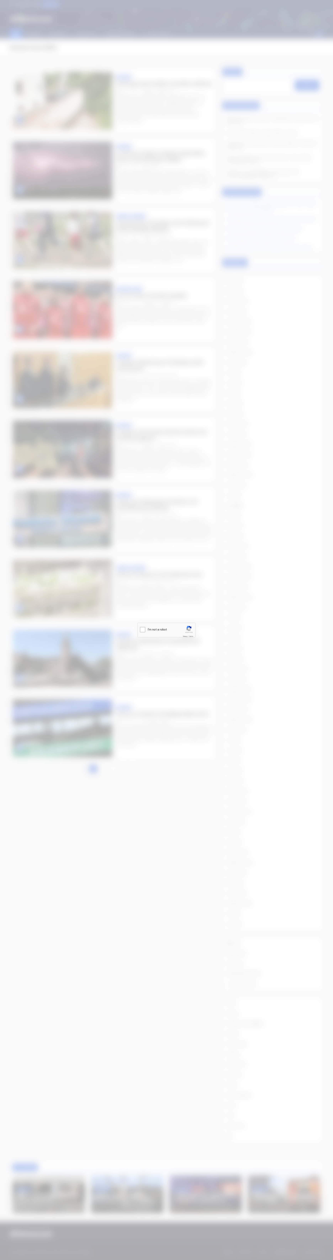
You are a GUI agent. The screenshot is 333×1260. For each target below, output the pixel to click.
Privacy (185, 636)
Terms (191, 636)
